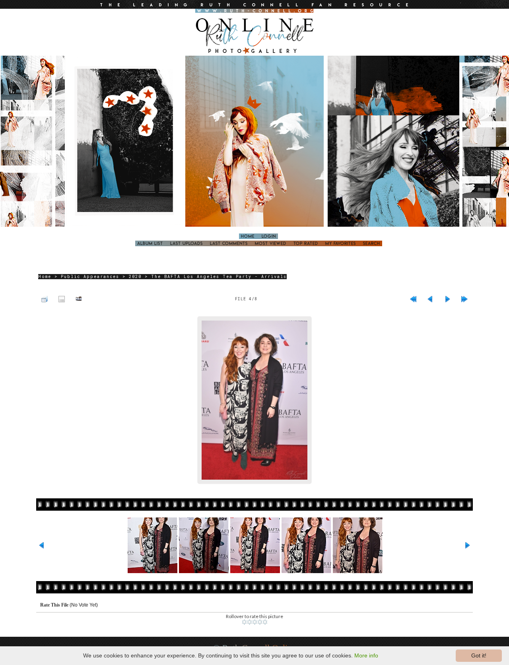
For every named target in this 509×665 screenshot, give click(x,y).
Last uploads (186, 243)
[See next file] (447, 298)
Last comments (229, 243)
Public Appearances (90, 276)
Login (269, 236)
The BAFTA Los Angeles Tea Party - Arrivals (219, 276)
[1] (244, 622)
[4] (259, 622)
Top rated (305, 243)
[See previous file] (430, 298)
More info (366, 655)
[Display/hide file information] (61, 298)
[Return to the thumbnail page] (44, 298)
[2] (249, 622)
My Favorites (340, 243)
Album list (150, 243)
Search (371, 243)
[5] (265, 622)
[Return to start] (413, 298)
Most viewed (270, 243)
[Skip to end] (464, 298)
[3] (254, 622)
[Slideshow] (78, 298)
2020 (135, 276)
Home (247, 236)
